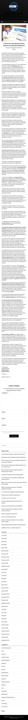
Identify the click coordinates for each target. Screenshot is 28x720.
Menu (25, 21)
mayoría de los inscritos (7, 230)
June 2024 (4, 612)
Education (3, 663)
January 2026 (4, 554)
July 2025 (3, 572)
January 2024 (4, 628)
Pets (2, 688)
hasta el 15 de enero (8, 77)
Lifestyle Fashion (5, 682)
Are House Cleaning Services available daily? (12, 474)
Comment (5, 393)
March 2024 (4, 621)
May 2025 (3, 578)
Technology (4, 703)
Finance (3, 666)
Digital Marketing (5, 660)
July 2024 (3, 609)
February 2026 (4, 550)
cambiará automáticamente (8, 257)
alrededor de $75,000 (19, 234)
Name (4, 412)
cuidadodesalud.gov (15, 65)
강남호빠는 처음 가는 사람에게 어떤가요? (10, 527)
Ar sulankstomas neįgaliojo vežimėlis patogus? (12, 492)
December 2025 (5, 557)
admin (14, 49)
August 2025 (4, 569)
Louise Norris (21, 265)
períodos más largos (10, 297)
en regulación (11, 291)
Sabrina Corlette (18, 177)
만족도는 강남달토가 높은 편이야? (9, 513)
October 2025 (4, 563)
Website (4, 425)
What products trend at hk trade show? (10, 495)
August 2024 (4, 606)
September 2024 (5, 603)
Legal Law (3, 678)
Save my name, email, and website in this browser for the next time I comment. (14, 432)
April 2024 (3, 618)
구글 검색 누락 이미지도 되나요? (8, 498)
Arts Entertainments (6, 648)
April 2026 (3, 544)
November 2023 (5, 634)
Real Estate (4, 691)
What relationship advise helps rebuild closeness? (13, 524)
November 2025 (5, 560)
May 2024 (3, 615)
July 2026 (3, 535)
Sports (3, 700)
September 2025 (5, 566)
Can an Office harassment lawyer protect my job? (13, 454)
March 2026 (4, 547)
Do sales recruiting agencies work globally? (11, 506)
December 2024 (5, 594)
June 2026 (4, 538)
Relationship (4, 694)
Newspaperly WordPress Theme (17, 717)
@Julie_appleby (5, 370)
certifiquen (6, 133)
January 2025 (4, 591)
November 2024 (5, 597)
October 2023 (4, 637)
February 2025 (4, 587)
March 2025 (4, 584)
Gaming (3, 669)
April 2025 (3, 581)
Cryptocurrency (5, 657)
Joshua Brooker (9, 141)
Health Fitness (4, 672)
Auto (2, 651)
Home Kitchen (4, 675)
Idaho (22, 80)
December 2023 (5, 631)
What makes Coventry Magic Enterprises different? (13, 457)
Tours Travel (4, 706)
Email (4, 418)
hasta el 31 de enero (11, 80)
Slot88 (3, 711)
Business (3, 654)
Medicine (3, 685)
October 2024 (4, 600)
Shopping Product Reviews (7, 697)
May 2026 (3, 541)
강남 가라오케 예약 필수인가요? (8, 517)
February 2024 (4, 624)
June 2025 (4, 575)
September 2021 (5, 640)
